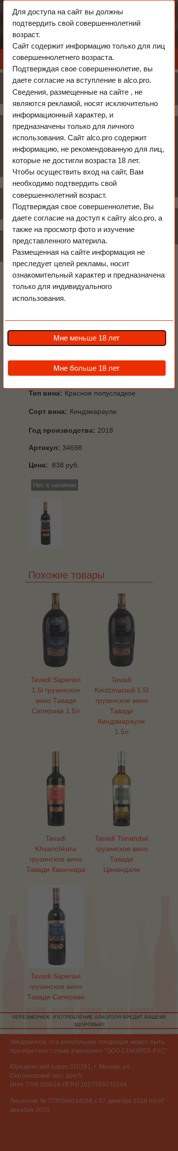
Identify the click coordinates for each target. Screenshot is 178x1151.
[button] (86, 338)
